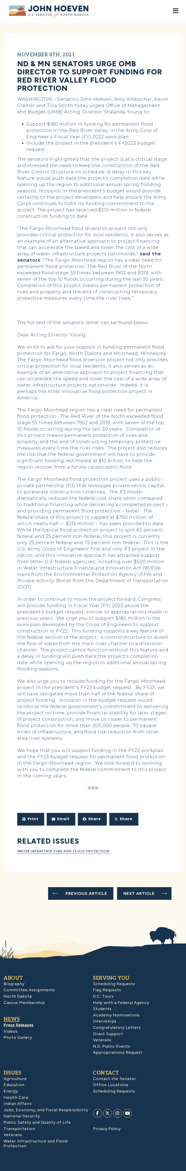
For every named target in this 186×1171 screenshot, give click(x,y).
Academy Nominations (116, 1015)
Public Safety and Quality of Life (37, 1122)
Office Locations (110, 1084)
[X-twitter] (107, 1113)
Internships (104, 1021)
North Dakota (18, 996)
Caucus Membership (24, 1002)
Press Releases (19, 1025)
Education (14, 1084)
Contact (106, 1072)
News (12, 1019)
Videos (11, 1031)
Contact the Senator (114, 1078)
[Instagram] (117, 1113)
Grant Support (108, 1033)
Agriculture (15, 1078)
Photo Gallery (18, 1037)
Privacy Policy (106, 1128)
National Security (22, 1116)
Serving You (111, 978)
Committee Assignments (29, 989)
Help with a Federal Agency (121, 1002)
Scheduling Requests (114, 983)
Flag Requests (107, 989)
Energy (11, 1091)
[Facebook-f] (97, 1113)
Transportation (19, 1128)
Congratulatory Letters (117, 1027)
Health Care (16, 1097)
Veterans (102, 1039)
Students (102, 1008)
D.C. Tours (103, 996)
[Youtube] (127, 1113)
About (13, 978)
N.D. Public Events (111, 1046)
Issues (12, 1072)
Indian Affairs (18, 1103)
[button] (30, 819)
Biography (14, 983)
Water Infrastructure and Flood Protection (63, 851)
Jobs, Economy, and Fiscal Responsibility (46, 1109)
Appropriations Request (117, 1052)
